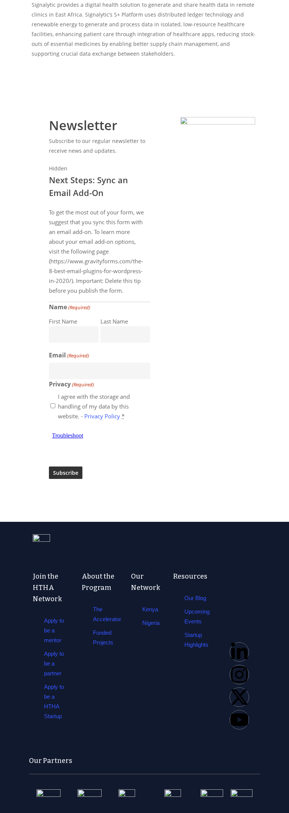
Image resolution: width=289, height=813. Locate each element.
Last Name (114, 321)
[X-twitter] (239, 697)
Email (69, 355)
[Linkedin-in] (239, 652)
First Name (63, 321)
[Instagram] (239, 674)
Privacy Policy (102, 416)
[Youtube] (239, 719)
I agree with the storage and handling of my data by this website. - (94, 406)
